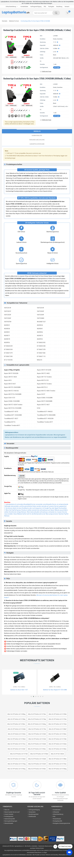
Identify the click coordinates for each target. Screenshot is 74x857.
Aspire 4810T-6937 (10, 384)
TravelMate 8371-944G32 (45, 411)
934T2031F (7, 311)
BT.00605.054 (8, 349)
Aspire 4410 (7, 380)
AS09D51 (7, 332)
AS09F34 (40, 339)
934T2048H (40, 318)
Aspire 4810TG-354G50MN (12, 387)
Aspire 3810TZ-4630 (10, 377)
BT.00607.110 (41, 356)
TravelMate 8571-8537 (11, 418)
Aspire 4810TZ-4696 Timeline (46, 391)
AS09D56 (40, 332)
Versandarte (32, 812)
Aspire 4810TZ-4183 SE (11, 391)
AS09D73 (40, 335)
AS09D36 (7, 328)
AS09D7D (7, 339)
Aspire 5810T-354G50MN (44, 401)
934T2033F (7, 315)
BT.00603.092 (41, 342)
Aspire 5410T (41, 394)
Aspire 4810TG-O (42, 387)
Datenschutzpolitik (9, 818)
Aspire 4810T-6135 (43, 380)
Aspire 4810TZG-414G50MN (12, 394)
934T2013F (7, 308)
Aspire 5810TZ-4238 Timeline (13, 404)
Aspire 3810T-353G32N (11, 373)
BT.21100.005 (8, 360)
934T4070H (7, 321)
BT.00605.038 (41, 346)
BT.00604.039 (8, 346)
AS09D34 (40, 325)
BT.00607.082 (41, 353)
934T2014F (40, 308)
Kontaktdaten (24, 6)
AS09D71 (7, 335)
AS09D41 (40, 328)
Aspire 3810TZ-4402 (43, 373)
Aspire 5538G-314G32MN (12, 401)
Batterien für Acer (14, 21)
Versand (67, 6)
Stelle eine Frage (46, 71)
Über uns (6, 809)
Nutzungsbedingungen (10, 821)
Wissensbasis (57, 818)
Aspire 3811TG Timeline (44, 377)
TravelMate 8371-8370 (11, 411)
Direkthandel (32, 816)
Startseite (4, 21)
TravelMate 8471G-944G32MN (46, 415)
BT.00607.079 (8, 353)
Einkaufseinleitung (11, 6)
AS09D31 (7, 325)
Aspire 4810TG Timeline (44, 384)
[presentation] (37, 131)
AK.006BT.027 (41, 321)
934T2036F (7, 318)
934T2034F (40, 315)
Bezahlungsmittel (33, 814)
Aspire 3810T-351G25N (44, 370)
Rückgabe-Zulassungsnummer (61, 823)
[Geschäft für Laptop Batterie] (15, 12)
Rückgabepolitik (57, 821)
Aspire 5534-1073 (9, 397)
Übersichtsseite (8, 823)
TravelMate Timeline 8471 (12, 425)
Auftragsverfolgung (35, 6)
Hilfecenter (56, 812)
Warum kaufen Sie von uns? (12, 812)
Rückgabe (51, 6)
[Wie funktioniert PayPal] (56, 839)
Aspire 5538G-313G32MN (44, 397)
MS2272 (39, 360)
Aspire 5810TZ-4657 (43, 404)
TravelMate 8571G (9, 422)
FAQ (45, 6)
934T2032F (40, 311)
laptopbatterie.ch (19, 846)
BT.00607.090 (8, 356)
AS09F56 (7, 342)
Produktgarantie (8, 816)
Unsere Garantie (8, 814)
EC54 (38, 408)
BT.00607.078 (41, 349)
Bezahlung (59, 6)
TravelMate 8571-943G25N (45, 418)
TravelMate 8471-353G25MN (13, 415)
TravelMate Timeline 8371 (45, 422)
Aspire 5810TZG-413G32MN (12, 408)
